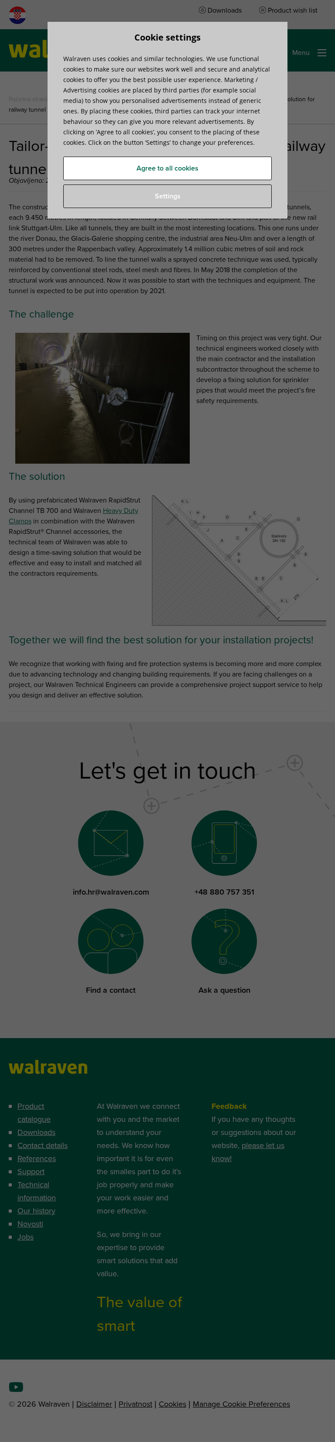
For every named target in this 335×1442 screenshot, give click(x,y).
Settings (168, 196)
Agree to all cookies (167, 168)
